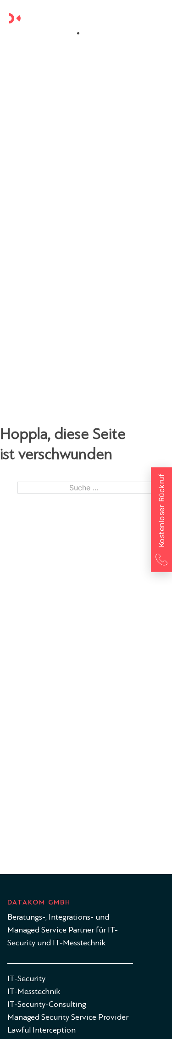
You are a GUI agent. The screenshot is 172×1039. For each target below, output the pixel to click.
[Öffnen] (157, 18)
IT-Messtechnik (33, 991)
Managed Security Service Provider (67, 1017)
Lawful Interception (41, 1030)
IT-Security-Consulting (46, 1004)
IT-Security (26, 978)
